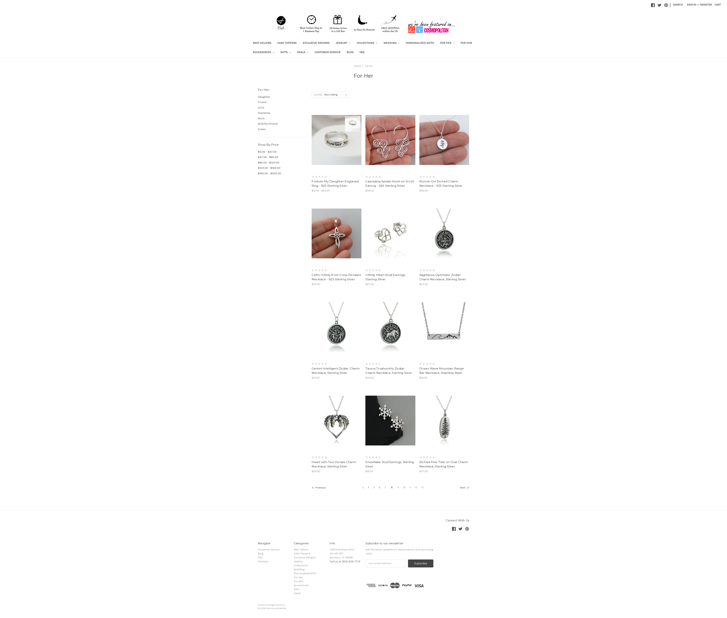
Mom (261, 118)
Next (463, 487)
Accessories (262, 52)
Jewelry (342, 43)
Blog (350, 52)
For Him (466, 43)
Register (706, 4)
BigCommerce (277, 605)
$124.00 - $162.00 (269, 168)
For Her (446, 43)
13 (422, 487)
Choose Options (337, 146)
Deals (301, 52)
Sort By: (318, 94)
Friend (262, 102)
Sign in (691, 4)
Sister (262, 129)
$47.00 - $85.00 (268, 157)
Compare (335, 139)
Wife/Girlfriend (268, 123)
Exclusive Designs (316, 43)
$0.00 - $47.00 (267, 151)
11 (410, 487)
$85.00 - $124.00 (268, 162)
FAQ (362, 52)
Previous (320, 487)
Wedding (390, 43)
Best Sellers (262, 43)
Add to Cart (390, 146)
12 (416, 487)
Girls (261, 107)
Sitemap (263, 561)
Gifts (284, 52)
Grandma (264, 113)
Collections (366, 43)
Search (678, 4)
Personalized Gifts (420, 43)
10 (404, 487)
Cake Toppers (287, 43)
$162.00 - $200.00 (269, 173)
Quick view (336, 133)
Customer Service (328, 52)
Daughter (264, 96)
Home (357, 66)
